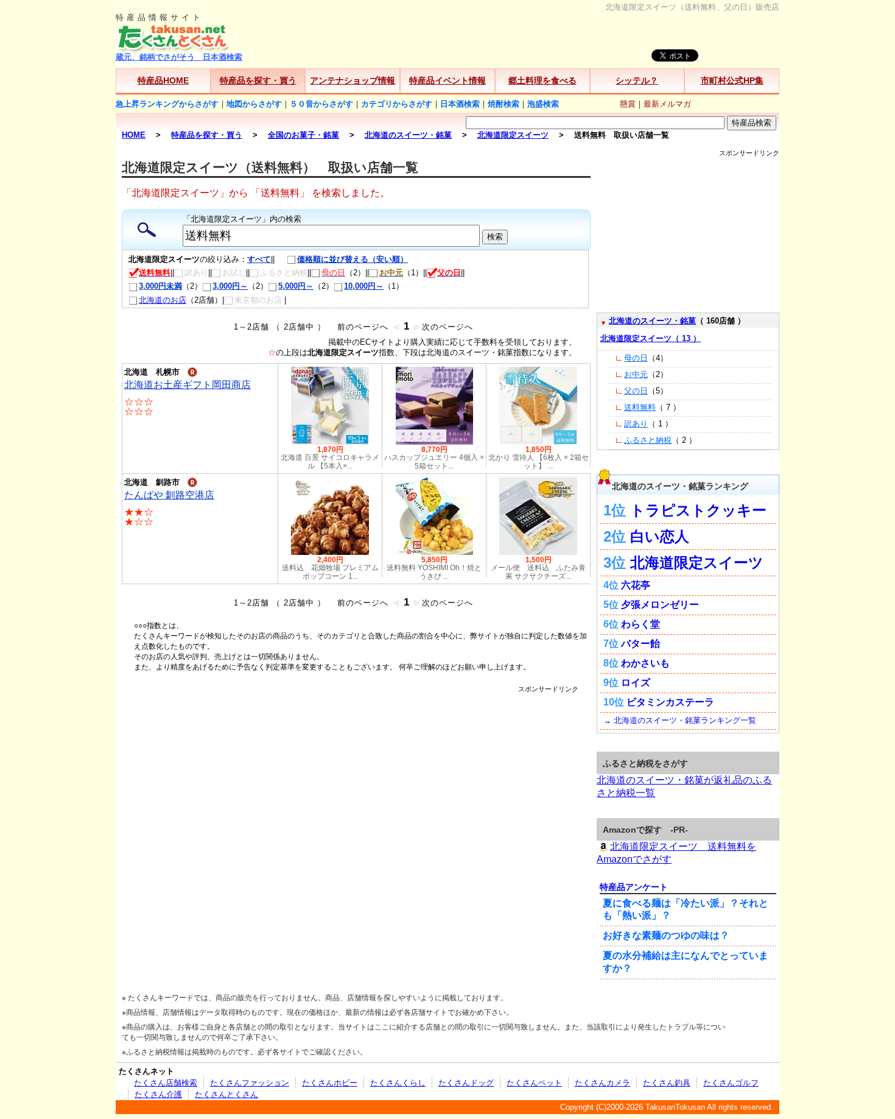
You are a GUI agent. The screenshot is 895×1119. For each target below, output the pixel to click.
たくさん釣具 (666, 1082)
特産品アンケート (634, 887)
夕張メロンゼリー (660, 604)
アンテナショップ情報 (352, 80)
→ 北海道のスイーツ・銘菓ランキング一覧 (679, 720)
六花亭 (635, 585)
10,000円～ (364, 286)
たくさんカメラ (602, 1082)
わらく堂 (640, 624)
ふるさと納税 (648, 440)
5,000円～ (296, 286)
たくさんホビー (329, 1082)
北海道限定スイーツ (696, 562)
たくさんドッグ (466, 1082)
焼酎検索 (503, 103)
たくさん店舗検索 (165, 1082)
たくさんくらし (398, 1082)
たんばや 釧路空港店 (169, 495)
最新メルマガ (667, 103)
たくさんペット (534, 1082)
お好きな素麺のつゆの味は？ (666, 935)
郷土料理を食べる (542, 80)
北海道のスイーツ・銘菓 (652, 320)
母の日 (636, 357)
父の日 (636, 390)
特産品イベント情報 (447, 80)
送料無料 (640, 407)
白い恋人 (659, 536)
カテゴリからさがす (396, 103)
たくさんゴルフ (731, 1082)
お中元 (636, 374)
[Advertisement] (356, 721)
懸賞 (628, 103)
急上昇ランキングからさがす (167, 103)
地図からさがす (254, 103)
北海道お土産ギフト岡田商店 (187, 384)
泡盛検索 (543, 103)
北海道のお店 (162, 300)
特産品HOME (163, 80)
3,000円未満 (160, 286)
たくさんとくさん (226, 1094)
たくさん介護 (158, 1094)
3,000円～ (230, 286)
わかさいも (645, 663)
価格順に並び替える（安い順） (352, 259)
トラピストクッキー (698, 510)
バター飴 (640, 643)
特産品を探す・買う (258, 80)
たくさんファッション (249, 1082)
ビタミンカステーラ (670, 702)
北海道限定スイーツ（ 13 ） (650, 338)
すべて (259, 259)
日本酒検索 (460, 103)
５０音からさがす (321, 103)
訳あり (636, 423)
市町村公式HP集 (732, 80)
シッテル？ (637, 80)
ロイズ (635, 682)
